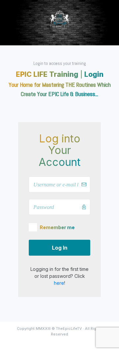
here (59, 283)
